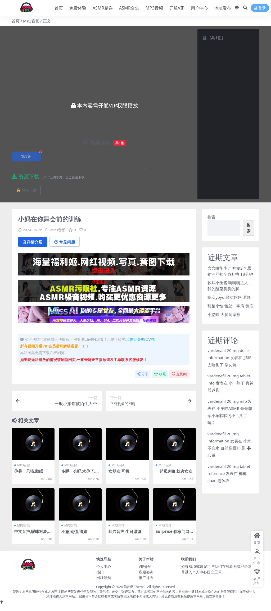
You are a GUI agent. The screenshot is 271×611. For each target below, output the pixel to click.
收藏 (162, 374)
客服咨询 (146, 571)
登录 (262, 8)
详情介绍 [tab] (35, 242)
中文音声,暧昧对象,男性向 (31, 534)
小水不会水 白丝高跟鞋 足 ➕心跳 (229, 448)
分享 (144, 374)
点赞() (181, 374)
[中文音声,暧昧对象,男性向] (33, 504)
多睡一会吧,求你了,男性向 (78, 473)
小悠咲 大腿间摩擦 (223, 314)
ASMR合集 (129, 8)
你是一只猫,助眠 (28, 471)
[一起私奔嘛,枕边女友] (174, 444)
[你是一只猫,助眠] (33, 444)
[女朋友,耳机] (127, 444)
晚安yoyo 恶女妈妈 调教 (228, 297)
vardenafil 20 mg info (227, 401)
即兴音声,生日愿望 (125, 531)
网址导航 (103, 577)
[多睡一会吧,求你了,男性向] (80, 444)
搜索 (211, 217)
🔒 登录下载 (26, 190)
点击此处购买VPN (141, 339)
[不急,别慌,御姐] (80, 504)
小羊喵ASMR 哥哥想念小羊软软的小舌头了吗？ (229, 415)
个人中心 (103, 566)
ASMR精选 (103, 8)
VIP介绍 (145, 566)
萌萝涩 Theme (134, 587)
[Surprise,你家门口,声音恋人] (174, 504)
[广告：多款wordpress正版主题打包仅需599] (103, 266)
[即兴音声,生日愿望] (127, 504)
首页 (59, 8)
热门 (100, 571)
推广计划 (146, 577)
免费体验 (77, 8)
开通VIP (176, 8)
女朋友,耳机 (119, 471)
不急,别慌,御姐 (74, 531)
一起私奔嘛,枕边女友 (174, 471)
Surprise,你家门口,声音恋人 (173, 534)
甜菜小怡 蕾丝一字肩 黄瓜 (230, 306)
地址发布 (222, 8)
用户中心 (199, 8)
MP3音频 (154, 8)
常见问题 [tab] (67, 242)
